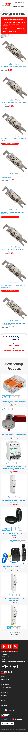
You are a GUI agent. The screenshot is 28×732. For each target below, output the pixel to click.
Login (16, 2)
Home (2, 676)
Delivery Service (5, 679)
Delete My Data (5, 698)
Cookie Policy (4, 695)
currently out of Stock (10, 143)
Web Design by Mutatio (22, 729)
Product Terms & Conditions (8, 690)
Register (20, 2)
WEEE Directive (5, 684)
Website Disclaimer (6, 700)
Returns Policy (4, 682)
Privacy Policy (4, 692)
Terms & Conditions (6, 687)
